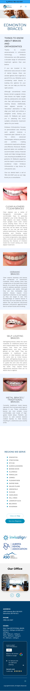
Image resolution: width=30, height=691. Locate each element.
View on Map (15, 516)
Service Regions (15, 521)
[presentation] (12, 595)
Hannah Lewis (10, 669)
